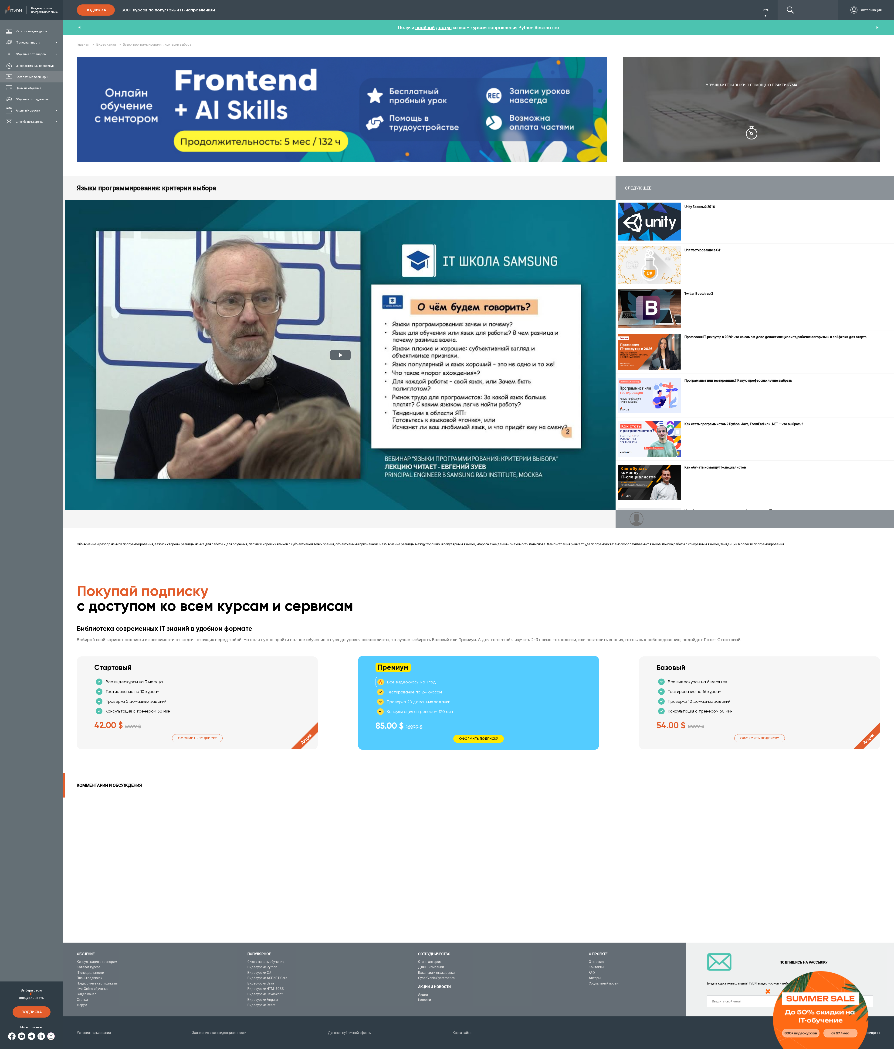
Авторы (595, 978)
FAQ (592, 972)
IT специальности (90, 972)
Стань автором (429, 962)
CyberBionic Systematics (436, 978)
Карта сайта (462, 1033)
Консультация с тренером (97, 962)
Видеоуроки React (261, 1005)
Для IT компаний (431, 967)
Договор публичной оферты (349, 1033)
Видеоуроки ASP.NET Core (267, 978)
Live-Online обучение (92, 989)
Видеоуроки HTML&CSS (265, 989)
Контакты (596, 967)
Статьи (82, 999)
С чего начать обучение (265, 962)
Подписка (31, 1012)
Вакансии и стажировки (436, 972)
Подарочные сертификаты (97, 983)
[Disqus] (478, 869)
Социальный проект (604, 983)
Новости (424, 1000)
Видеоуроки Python (262, 967)
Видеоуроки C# (259, 972)
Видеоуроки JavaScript (265, 994)
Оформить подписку (197, 738)
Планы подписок (89, 978)
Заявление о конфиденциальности (219, 1033)
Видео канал (86, 994)
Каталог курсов (89, 967)
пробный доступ (433, 27)
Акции (423, 994)
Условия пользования (94, 1033)
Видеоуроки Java (260, 983)
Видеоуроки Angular (262, 999)
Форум (82, 1005)
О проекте (596, 962)
